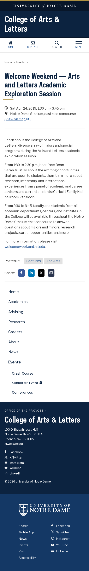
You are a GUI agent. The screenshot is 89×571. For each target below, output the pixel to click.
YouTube (15, 468)
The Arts (53, 261)
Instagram (16, 463)
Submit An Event (25, 383)
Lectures (33, 261)
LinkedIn (15, 473)
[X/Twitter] (41, 273)
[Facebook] (21, 273)
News (13, 352)
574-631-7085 (24, 439)
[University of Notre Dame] (44, 510)
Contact (32, 47)
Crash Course (22, 373)
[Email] (51, 273)
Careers (15, 332)
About (13, 342)
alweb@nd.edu (14, 444)
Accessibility (27, 557)
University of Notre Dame (44, 6)
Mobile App (26, 532)
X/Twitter (16, 457)
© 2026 (10, 481)
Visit (22, 551)
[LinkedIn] (31, 273)
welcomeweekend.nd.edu (25, 247)
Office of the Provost (24, 410)
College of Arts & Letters (32, 23)
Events (20, 62)
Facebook (16, 452)
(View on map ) (18, 119)
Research (16, 322)
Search (57, 47)
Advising (15, 312)
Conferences (22, 392)
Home (10, 47)
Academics (18, 302)
